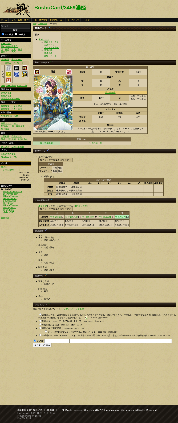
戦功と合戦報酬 (8, 139)
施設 (16, 123)
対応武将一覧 (95, 143)
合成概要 (5, 109)
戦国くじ (5, 52)
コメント (5, 167)
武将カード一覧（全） (15, 63)
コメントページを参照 (73, 309)
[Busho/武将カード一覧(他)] (8, 82)
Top (34, 24)
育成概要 (5, 106)
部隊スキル (6, 96)
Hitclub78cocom (10, 196)
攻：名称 (42, 206)
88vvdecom (8, 203)
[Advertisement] (62, 374)
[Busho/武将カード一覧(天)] (8, 70)
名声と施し (23, 139)
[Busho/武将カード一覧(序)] (16, 76)
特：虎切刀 (120, 217)
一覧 (35, 20)
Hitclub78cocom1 (11, 205)
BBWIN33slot (9, 201)
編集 (20, 20)
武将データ (44, 39)
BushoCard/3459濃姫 (60, 7)
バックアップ (73, 20)
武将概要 (5, 59)
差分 (62, 20)
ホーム (4, 20)
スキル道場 (16, 109)
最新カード (16, 59)
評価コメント (50, 56)
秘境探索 (20, 126)
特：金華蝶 (110, 92)
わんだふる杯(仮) (9, 157)
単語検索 (43, 20)
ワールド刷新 (17, 146)
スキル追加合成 (51, 47)
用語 (20, 49)
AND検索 (9, 34)
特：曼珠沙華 (88, 217)
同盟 (7, 49)
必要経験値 (16, 106)
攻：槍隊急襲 (71, 217)
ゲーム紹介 (6, 43)
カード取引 (11, 85)
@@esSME (8, 212)
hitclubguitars (9, 207)
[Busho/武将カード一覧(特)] (24, 70)
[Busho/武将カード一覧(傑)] (24, 76)
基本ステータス (51, 42)
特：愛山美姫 (105, 217)
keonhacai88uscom (12, 191)
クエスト (5, 146)
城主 (13, 49)
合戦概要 (5, 136)
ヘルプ (86, 20)
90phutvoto (8, 210)
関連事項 (48, 53)
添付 (26, 20)
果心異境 (5, 129)
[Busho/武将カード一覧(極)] (16, 70)
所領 (16, 116)
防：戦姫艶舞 (46, 143)
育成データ (49, 45)
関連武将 (48, 50)
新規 (13, 20)
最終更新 (54, 20)
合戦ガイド (16, 136)
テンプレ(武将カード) (11, 170)
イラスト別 (22, 85)
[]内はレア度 (81, 206)
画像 (3, 85)
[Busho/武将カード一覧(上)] (8, 76)
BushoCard (42, 24)
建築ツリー (6, 123)
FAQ (13, 52)
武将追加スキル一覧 (10, 98)
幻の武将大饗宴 (8, 154)
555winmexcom (10, 194)
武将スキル (6, 93)
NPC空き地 (6, 116)
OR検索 (21, 34)
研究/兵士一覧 (7, 126)
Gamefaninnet (10, 198)
